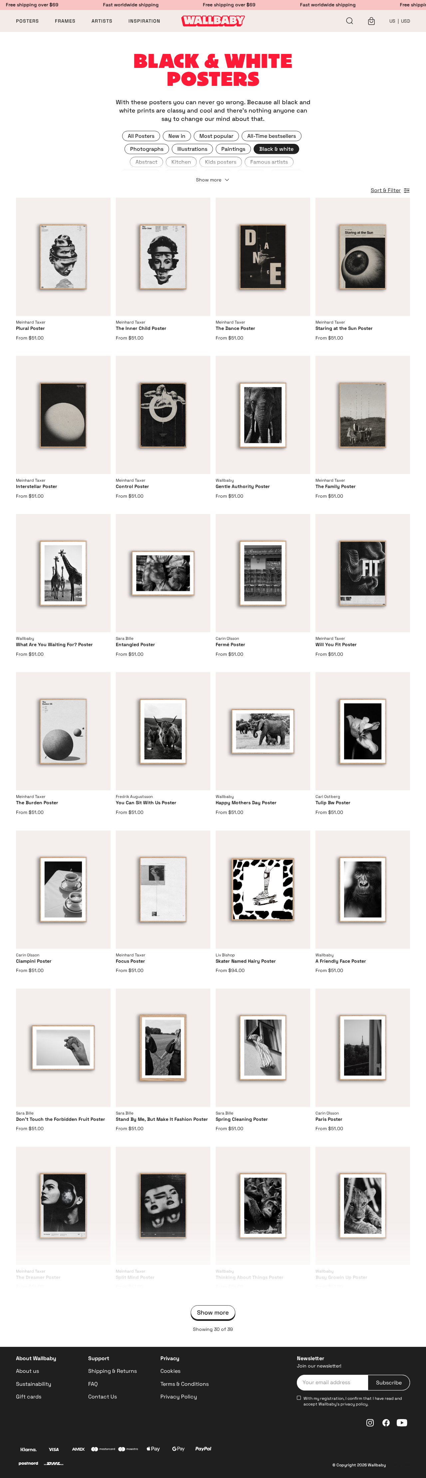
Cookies (170, 1370)
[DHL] (54, 1464)
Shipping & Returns (112, 1370)
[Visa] (53, 1450)
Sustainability (33, 1383)
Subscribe (389, 1382)
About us (27, 1370)
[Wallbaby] (213, 21)
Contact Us (102, 1396)
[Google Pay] (178, 1450)
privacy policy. (354, 1404)
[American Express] (78, 1450)
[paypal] (203, 1450)
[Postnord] (28, 1464)
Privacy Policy (178, 1396)
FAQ (93, 1383)
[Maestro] (128, 1450)
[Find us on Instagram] (370, 1423)
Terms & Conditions (184, 1383)
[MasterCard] (103, 1450)
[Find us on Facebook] (386, 1423)
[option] (141, 136)
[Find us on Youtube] (402, 1423)
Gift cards (28, 1396)
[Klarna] (28, 1450)
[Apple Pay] (153, 1450)
